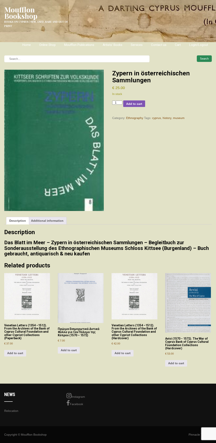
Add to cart (134, 103)
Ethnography (134, 118)
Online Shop (47, 45)
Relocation (11, 410)
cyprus (156, 118)
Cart (178, 45)
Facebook (76, 404)
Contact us (158, 45)
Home (26, 45)
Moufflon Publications (79, 45)
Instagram (78, 396)
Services (137, 45)
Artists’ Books (112, 45)
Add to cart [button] (15, 353)
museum (179, 118)
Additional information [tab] (47, 220)
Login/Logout (198, 45)
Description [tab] (17, 220)
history (167, 118)
